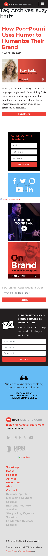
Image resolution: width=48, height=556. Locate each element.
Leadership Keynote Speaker (20, 522)
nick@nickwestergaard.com (25, 424)
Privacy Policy (11, 551)
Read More (24, 114)
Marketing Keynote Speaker (19, 499)
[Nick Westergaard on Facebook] (20, 437)
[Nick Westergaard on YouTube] (31, 437)
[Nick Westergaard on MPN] (17, 446)
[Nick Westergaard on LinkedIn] (8, 437)
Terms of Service (25, 551)
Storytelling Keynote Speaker (20, 515)
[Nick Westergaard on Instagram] (15, 437)
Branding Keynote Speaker (18, 507)
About (10, 486)
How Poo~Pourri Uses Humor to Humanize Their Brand (24, 38)
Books (10, 471)
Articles (11, 478)
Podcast (11, 474)
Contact (11, 490)
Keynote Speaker (18, 494)
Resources (13, 482)
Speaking (12, 467)
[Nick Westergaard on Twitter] (25, 437)
